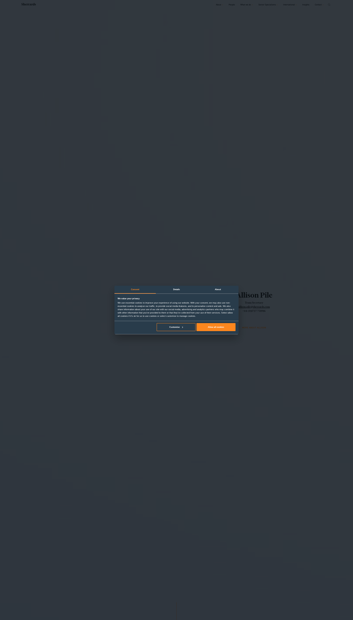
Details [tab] (176, 289)
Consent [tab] (135, 289)
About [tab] (218, 289)
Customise (174, 327)
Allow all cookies (216, 327)
